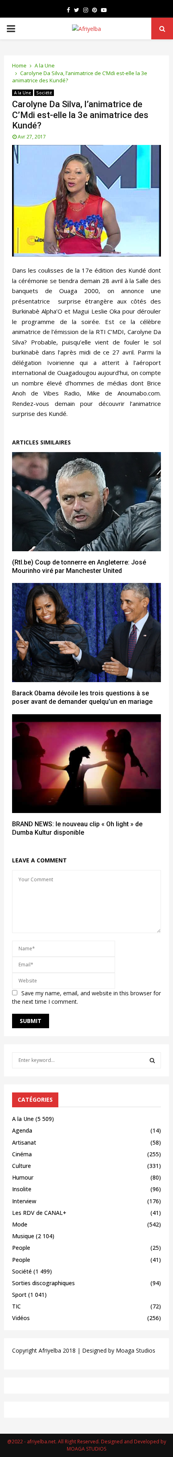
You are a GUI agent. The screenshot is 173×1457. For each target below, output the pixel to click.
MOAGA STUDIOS (86, 1448)
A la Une (22, 93)
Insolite (21, 1189)
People (21, 1247)
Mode (19, 1224)
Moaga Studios (135, 1350)
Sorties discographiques (43, 1283)
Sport (19, 1294)
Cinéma (22, 1154)
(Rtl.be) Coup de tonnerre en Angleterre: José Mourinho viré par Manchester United (79, 566)
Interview (24, 1201)
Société (44, 93)
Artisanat (24, 1142)
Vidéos (21, 1318)
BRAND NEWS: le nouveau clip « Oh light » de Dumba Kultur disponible (77, 828)
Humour (22, 1177)
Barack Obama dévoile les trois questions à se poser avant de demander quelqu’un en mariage (82, 697)
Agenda (22, 1130)
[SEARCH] (152, 1060)
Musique (23, 1236)
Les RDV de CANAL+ (39, 1213)
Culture (21, 1166)
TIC (16, 1306)
